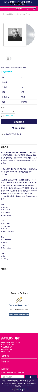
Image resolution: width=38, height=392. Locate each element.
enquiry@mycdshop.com (11, 342)
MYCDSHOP (5, 352)
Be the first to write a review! (19, 315)
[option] (19, 35)
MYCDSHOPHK (8, 347)
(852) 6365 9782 (8, 345)
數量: (2, 108)
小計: (2, 116)
